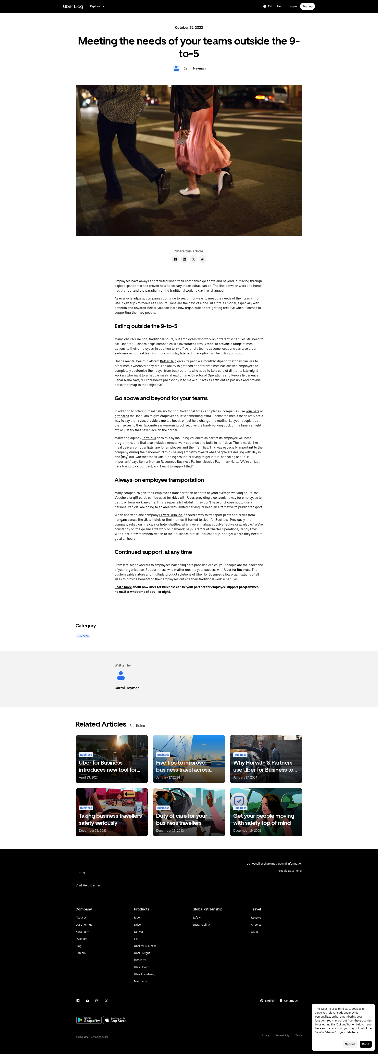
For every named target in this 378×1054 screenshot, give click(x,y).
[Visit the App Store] (115, 1020)
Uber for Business (237, 570)
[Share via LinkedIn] (184, 259)
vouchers (252, 411)
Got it (365, 1044)
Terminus (149, 438)
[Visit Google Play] (89, 1020)
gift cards (122, 416)
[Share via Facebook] (175, 259)
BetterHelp (168, 361)
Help (280, 6)
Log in (293, 6)
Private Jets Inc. (171, 515)
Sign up (307, 6)
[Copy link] (203, 259)
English (270, 1000)
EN (270, 6)
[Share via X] (193, 259)
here (355, 1032)
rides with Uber (183, 498)
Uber (81, 872)
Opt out (350, 1044)
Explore (95, 6)
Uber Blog (73, 6)
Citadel (209, 344)
